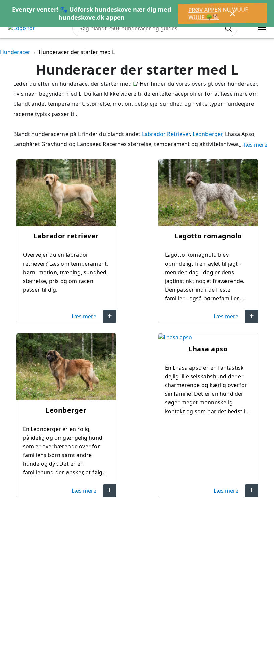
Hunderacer (15, 52)
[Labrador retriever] (66, 193)
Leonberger (207, 134)
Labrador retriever (66, 235)
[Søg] (228, 28)
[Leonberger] (66, 367)
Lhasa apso (208, 348)
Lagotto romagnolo (208, 235)
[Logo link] (36, 28)
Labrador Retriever (166, 134)
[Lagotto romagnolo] (208, 193)
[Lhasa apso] (208, 337)
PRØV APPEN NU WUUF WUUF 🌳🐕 (217, 13)
